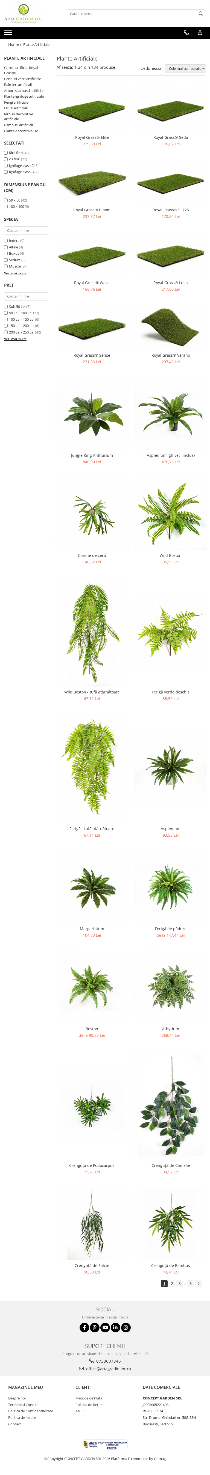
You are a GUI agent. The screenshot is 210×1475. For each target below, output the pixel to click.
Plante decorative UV (21, 130)
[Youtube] (105, 1327)
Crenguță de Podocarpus (92, 1165)
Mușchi (15, 266)
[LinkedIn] (115, 1327)
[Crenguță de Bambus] (170, 1223)
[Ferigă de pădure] (170, 886)
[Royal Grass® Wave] (92, 254)
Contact (14, 1424)
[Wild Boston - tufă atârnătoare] (92, 632)
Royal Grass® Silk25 (171, 209)
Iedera (14, 240)
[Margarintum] (92, 886)
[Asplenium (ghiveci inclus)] (170, 413)
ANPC (80, 1410)
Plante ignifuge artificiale (24, 96)
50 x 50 (14, 200)
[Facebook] (84, 1327)
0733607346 (108, 1361)
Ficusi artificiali (16, 108)
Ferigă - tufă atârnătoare (91, 828)
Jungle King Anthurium (92, 455)
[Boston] (92, 986)
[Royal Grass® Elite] (92, 109)
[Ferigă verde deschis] (170, 631)
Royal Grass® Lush (170, 282)
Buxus (14, 253)
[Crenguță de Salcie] (92, 1223)
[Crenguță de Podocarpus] (92, 1105)
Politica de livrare (22, 1417)
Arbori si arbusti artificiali (24, 90)
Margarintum (92, 928)
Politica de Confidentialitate (30, 1410)
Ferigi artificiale (16, 102)
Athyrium (170, 1028)
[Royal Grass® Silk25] (170, 182)
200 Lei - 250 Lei (21, 332)
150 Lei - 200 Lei (21, 325)
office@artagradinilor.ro (108, 1368)
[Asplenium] (170, 768)
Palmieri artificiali (18, 84)
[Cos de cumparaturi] (200, 32)
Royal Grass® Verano (170, 355)
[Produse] (9, 34)
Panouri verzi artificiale (22, 78)
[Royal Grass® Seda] (170, 109)
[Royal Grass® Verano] (170, 327)
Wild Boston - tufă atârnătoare (92, 692)
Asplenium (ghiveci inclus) (171, 455)
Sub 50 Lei (17, 306)
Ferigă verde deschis (170, 692)
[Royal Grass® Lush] (170, 254)
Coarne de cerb (92, 555)
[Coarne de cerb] (92, 513)
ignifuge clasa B (21, 171)
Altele (13, 247)
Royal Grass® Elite (92, 137)
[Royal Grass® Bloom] (92, 182)
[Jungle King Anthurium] (92, 413)
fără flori (16, 152)
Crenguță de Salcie (92, 1265)
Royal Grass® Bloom (91, 209)
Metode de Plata (88, 1398)
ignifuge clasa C (21, 165)
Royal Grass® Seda (170, 137)
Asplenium (170, 828)
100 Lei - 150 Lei (21, 319)
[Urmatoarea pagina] (198, 1283)
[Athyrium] (170, 986)
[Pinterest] (95, 1327)
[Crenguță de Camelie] (170, 1105)
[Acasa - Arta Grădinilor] (31, 13)
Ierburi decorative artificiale (18, 117)
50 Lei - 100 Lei (20, 312)
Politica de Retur (88, 1404)
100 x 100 (16, 206)
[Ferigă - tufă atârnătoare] (92, 768)
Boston (92, 1028)
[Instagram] (126, 1327)
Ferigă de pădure (170, 928)
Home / (15, 44)
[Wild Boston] (170, 513)
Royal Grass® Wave (92, 282)
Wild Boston (171, 555)
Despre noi (17, 1398)
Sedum (15, 259)
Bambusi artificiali (18, 124)
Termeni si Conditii (23, 1404)
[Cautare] (201, 13)
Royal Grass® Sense (92, 355)
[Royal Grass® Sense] (92, 327)
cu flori (14, 159)
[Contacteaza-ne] (186, 32)
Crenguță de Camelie (170, 1165)
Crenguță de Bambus (170, 1265)
